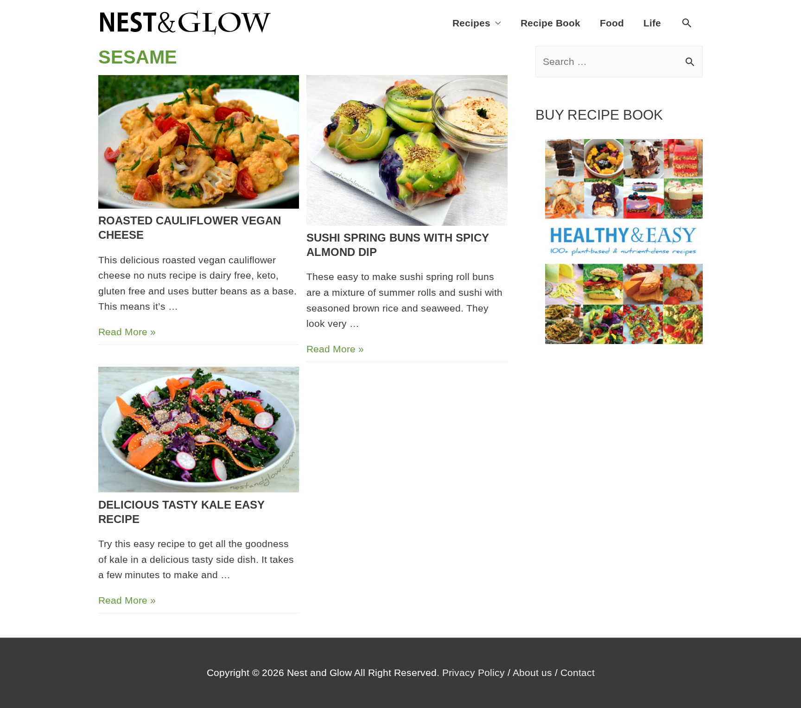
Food (612, 23)
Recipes (471, 23)
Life (652, 23)
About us (532, 672)
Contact (577, 672)
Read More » (127, 331)
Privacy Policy (473, 672)
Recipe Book (550, 23)
